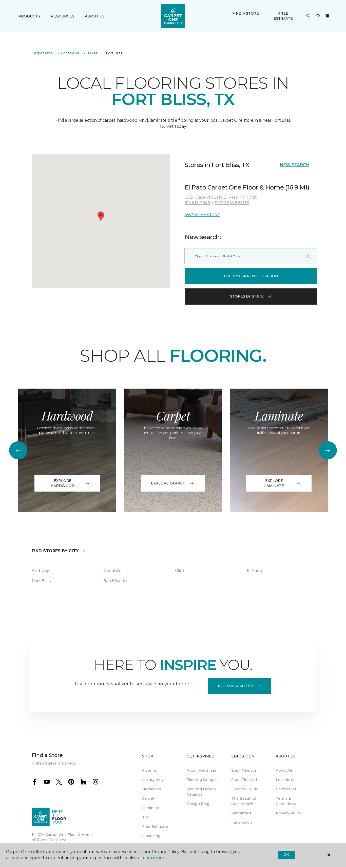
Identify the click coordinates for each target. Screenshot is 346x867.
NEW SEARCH (294, 164)
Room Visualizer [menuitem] (201, 770)
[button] (308, 16)
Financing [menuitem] (151, 836)
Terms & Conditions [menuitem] (286, 801)
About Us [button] (95, 16)
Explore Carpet (168, 483)
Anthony (40, 570)
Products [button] (29, 16)
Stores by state (247, 296)
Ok (286, 854)
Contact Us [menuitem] (286, 789)
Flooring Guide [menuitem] (244, 789)
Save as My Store (202, 215)
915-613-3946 (197, 202)
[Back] (18, 450)
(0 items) (327, 16)
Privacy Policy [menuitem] (288, 813)
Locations (70, 53)
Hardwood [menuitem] (151, 789)
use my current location (251, 276)
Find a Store (245, 13)
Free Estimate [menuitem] (155, 826)
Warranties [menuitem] (241, 813)
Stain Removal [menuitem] (244, 770)
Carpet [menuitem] (148, 798)
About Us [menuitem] (284, 770)
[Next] (328, 450)
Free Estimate (283, 16)
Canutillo (112, 570)
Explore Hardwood (63, 483)
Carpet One (42, 53)
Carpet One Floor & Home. (69, 834)
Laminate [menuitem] (150, 808)
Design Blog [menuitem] (198, 803)
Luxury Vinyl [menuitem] (153, 779)
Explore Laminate (274, 483)
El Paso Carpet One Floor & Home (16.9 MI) (247, 187)
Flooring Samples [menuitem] (203, 779)
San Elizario (115, 580)
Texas (92, 53)
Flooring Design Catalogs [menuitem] (201, 792)
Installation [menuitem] (241, 822)
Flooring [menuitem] (149, 770)
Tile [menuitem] (145, 817)
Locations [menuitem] (285, 779)
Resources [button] (62, 16)
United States (44, 763)
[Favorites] (318, 16)
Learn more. (152, 857)
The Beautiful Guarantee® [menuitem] (243, 801)
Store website (232, 202)
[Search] (309, 256)
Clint (179, 570)
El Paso (254, 570)
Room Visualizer (235, 686)
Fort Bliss (41, 580)
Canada (68, 763)
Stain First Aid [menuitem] (244, 779)
